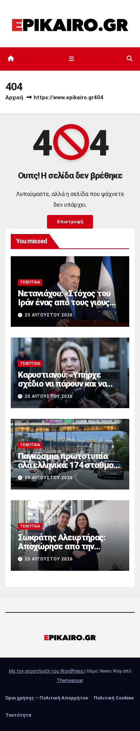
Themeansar (70, 680)
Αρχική (14, 97)
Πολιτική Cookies (114, 698)
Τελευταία (30, 282)
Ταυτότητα (18, 715)
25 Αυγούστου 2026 (49, 314)
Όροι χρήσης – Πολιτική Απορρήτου (46, 698)
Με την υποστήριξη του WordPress (46, 671)
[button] (129, 58)
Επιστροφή (70, 221)
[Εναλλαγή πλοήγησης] (71, 58)
